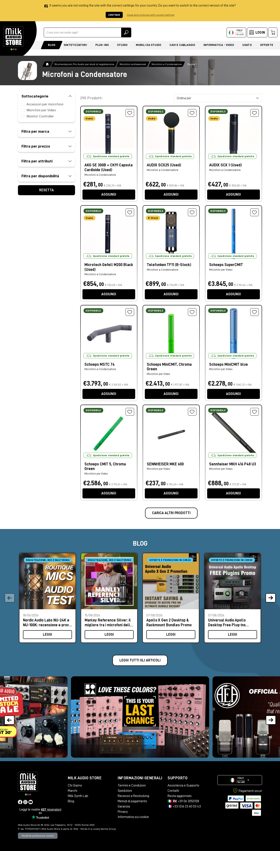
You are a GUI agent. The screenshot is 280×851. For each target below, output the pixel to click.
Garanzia (124, 806)
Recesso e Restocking (133, 796)
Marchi (72, 790)
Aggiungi (108, 194)
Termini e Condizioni (132, 785)
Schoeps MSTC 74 (99, 364)
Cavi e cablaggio (182, 44)
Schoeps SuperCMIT (226, 265)
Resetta (46, 190)
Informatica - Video (218, 44)
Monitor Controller (40, 116)
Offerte (266, 44)
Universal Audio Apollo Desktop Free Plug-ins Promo (227, 622)
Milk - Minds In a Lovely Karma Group (95, 829)
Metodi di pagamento (132, 801)
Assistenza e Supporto (183, 785)
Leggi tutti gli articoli (140, 660)
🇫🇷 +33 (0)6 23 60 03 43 (184, 806)
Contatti (173, 790)
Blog (51, 44)
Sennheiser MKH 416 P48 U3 (232, 464)
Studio (122, 44)
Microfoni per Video (41, 110)
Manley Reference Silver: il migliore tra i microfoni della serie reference (108, 622)
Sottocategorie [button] (34, 96)
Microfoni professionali (133, 64)
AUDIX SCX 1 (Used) (225, 165)
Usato (247, 44)
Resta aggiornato (180, 796)
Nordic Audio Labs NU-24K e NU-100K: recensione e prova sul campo (47, 622)
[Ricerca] (126, 32)
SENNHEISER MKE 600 (165, 464)
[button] (270, 598)
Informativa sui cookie (133, 817)
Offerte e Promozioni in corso (170, 560)
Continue (114, 15)
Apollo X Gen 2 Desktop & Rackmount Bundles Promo (169, 622)
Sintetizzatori (75, 44)
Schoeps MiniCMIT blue (228, 364)
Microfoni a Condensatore (167, 64)
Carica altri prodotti (171, 513)
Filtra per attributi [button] (36, 161)
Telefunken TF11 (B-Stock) (169, 265)
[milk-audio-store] (13, 38)
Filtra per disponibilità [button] (40, 176)
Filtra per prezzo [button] (35, 146)
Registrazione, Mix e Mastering (48, 560)
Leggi (47, 634)
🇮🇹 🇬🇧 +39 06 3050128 (183, 801)
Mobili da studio (148, 44)
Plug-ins (102, 44)
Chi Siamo (75, 785)
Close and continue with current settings (150, 15)
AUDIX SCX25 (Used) (164, 165)
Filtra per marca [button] (35, 131)
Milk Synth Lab (78, 796)
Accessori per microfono (44, 104)
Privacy (123, 811)
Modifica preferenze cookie (38, 835)
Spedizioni (125, 790)
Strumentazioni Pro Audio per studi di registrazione (84, 64)
